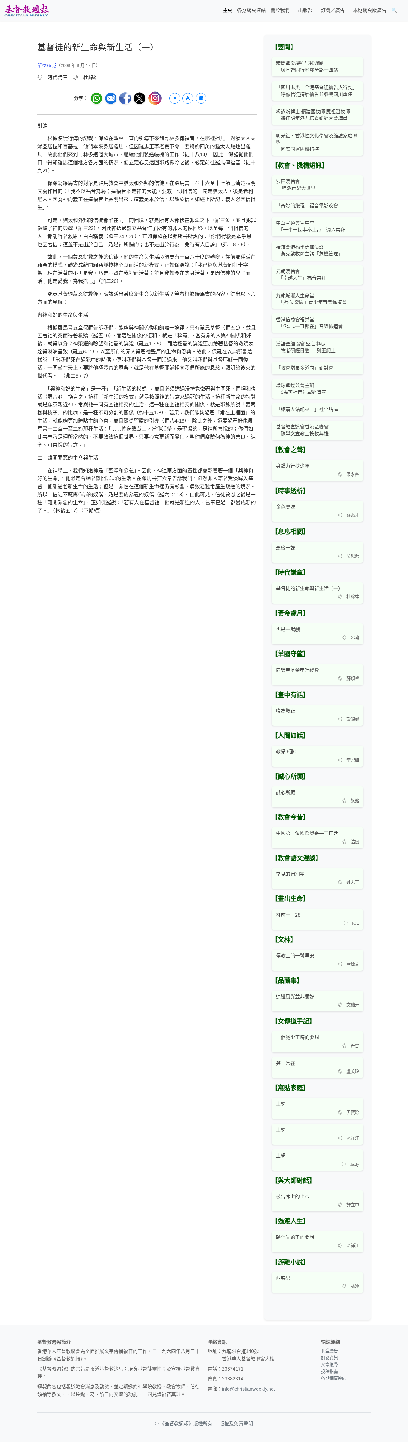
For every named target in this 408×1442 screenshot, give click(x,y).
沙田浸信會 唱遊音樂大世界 (295, 185)
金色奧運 (285, 506)
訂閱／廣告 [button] (333, 10)
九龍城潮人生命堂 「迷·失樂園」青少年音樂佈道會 (311, 299)
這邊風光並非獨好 (295, 996)
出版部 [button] (305, 10)
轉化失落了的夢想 (295, 1237)
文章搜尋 (329, 1364)
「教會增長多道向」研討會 (304, 368)
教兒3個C (286, 751)
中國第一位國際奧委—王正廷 (307, 833)
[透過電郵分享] (111, 98)
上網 (281, 1103)
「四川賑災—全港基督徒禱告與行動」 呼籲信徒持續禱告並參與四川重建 (316, 91)
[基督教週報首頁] (27, 10)
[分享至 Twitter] (139, 98)
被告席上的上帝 (292, 1196)
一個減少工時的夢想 (297, 1037)
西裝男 (283, 1278)
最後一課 (285, 547)
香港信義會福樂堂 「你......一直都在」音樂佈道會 (309, 323)
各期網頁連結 (251, 10)
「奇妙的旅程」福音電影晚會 (307, 205)
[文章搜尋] (402, 10)
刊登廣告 (329, 1350)
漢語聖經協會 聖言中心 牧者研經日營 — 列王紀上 (306, 347)
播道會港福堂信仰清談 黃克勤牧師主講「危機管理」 (309, 250)
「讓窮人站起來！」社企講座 (307, 409)
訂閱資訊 (329, 1357)
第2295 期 (46, 65)
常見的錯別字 (290, 874)
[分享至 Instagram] (155, 98)
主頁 (227, 10)
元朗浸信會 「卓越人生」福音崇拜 (301, 275)
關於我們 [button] (280, 10)
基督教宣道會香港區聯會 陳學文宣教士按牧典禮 (302, 430)
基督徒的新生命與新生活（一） (309, 588)
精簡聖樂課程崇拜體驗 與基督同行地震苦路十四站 (307, 66)
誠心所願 (285, 792)
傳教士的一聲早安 (295, 955)
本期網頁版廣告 (369, 10)
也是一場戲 (288, 629)
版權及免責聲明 (236, 1423)
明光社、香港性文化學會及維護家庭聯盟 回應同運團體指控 (316, 142)
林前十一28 (288, 915)
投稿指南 (329, 1371)
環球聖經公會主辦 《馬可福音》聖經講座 (301, 388)
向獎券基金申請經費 (297, 670)
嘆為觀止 (285, 711)
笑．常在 (285, 1063)
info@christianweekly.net (248, 1389)
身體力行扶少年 (292, 466)
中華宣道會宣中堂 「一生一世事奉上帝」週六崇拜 (310, 226)
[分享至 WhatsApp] (96, 98)
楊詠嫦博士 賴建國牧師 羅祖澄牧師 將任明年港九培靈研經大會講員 (313, 115)
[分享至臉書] (125, 98)
